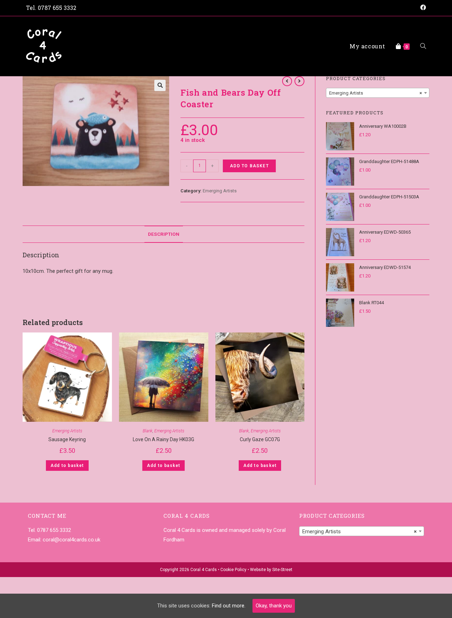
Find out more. (228, 605)
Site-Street (282, 569)
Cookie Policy (233, 569)
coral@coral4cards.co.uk (71, 539)
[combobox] (377, 93)
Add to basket (249, 165)
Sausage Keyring (67, 439)
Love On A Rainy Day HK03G (163, 439)
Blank (148, 430)
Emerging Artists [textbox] (375, 93)
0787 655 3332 (57, 7)
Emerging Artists (220, 190)
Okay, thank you (274, 605)
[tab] (163, 234)
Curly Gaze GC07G (260, 439)
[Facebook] (422, 7)
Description (163, 234)
